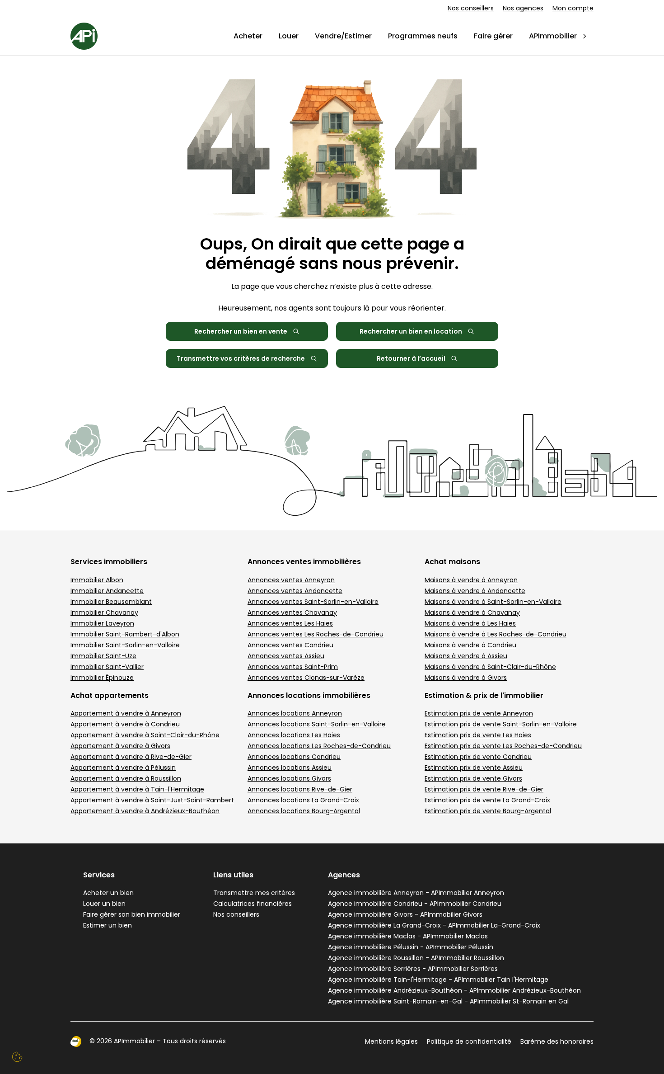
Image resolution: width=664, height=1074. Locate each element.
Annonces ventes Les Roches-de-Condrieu (315, 634)
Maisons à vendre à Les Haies (470, 623)
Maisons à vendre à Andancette (475, 590)
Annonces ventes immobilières (304, 561)
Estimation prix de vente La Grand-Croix (487, 800)
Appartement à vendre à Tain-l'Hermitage (137, 789)
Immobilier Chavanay (104, 612)
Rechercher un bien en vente (240, 331)
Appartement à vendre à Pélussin (123, 767)
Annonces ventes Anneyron (291, 579)
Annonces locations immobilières (309, 695)
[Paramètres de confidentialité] (17, 1056)
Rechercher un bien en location (411, 331)
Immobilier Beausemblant (111, 601)
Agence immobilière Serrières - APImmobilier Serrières (413, 968)
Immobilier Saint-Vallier (107, 666)
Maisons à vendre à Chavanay (472, 612)
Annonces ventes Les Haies (290, 623)
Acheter (248, 36)
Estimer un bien (107, 925)
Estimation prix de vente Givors (473, 778)
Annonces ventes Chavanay (292, 612)
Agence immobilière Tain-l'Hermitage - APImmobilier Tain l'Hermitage (438, 979)
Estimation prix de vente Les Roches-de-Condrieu (503, 745)
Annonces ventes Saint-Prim (293, 666)
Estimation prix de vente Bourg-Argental (488, 810)
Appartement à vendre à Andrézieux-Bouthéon (145, 810)
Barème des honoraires (557, 1041)
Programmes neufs (423, 36)
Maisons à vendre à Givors (466, 677)
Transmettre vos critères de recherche (241, 358)
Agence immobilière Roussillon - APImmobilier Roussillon (416, 957)
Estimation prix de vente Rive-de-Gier (484, 789)
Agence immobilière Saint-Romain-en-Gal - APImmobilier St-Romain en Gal (448, 1001)
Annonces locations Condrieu (294, 756)
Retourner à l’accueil (411, 358)
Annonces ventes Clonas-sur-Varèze (306, 677)
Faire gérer (493, 36)
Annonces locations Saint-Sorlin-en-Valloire (317, 724)
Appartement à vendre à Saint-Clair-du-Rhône (145, 735)
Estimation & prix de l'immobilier (484, 695)
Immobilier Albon (96, 579)
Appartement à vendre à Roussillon (125, 778)
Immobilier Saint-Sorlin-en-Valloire (125, 645)
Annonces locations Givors (289, 778)
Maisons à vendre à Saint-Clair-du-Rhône (490, 666)
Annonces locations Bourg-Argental (304, 810)
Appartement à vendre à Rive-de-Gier (131, 756)
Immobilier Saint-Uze (103, 655)
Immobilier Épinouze (102, 677)
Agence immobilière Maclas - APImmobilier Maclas (408, 936)
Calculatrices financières (252, 903)
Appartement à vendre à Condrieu (125, 724)
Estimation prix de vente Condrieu (478, 756)
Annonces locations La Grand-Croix (303, 800)
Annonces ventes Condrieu (290, 645)
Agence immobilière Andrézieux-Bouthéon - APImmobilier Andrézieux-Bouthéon (454, 990)
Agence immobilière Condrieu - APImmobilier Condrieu (414, 903)
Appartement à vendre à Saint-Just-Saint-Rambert (152, 800)
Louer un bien (104, 903)
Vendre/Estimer (343, 36)
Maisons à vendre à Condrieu (470, 645)
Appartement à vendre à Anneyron (125, 713)
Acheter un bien (108, 892)
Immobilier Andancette (107, 590)
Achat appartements (109, 695)
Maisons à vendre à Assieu (466, 655)
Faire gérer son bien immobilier (131, 914)
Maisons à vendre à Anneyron (471, 579)
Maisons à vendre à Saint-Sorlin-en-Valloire (493, 601)
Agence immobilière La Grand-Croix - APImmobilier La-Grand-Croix (434, 925)
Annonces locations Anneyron (295, 713)
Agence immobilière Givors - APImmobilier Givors (405, 914)
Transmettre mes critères (254, 892)
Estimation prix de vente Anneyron (479, 713)
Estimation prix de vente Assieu (474, 767)
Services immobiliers (108, 561)
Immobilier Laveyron (102, 623)
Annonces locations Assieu (290, 767)
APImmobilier (553, 36)
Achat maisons (452, 561)
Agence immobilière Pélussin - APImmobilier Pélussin (410, 947)
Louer (289, 36)
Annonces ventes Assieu (286, 655)
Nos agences (523, 8)
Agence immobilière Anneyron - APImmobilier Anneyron (416, 892)
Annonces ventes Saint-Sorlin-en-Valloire (313, 601)
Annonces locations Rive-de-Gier (300, 789)
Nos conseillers (471, 8)
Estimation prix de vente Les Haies (478, 735)
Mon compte (573, 8)
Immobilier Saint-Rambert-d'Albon (124, 634)
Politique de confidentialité (469, 1041)
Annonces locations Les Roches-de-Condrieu (319, 745)
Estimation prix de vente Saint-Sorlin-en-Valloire (501, 724)
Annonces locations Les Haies (294, 735)
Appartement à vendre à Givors (120, 745)
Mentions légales (391, 1041)
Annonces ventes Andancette (295, 590)
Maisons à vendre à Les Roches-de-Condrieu (495, 634)
